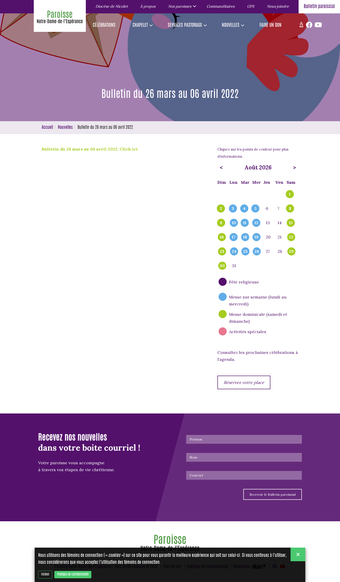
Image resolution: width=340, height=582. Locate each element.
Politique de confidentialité (73, 574)
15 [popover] (291, 223)
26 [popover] (256, 251)
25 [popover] (245, 251)
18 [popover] (245, 237)
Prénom (196, 439)
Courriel (196, 475)
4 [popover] (244, 208)
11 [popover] (244, 223)
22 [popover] (291, 237)
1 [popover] (290, 194)
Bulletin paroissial (319, 6)
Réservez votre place (244, 382)
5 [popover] (255, 208)
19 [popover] (256, 237)
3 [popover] (233, 208)
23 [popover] (222, 251)
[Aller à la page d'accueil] (60, 18)
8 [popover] (290, 208)
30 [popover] (222, 266)
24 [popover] (234, 251)
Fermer (45, 574)
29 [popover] (291, 251)
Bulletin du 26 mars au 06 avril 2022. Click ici (90, 149)
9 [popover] (221, 223)
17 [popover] (233, 237)
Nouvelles (65, 128)
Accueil (47, 128)
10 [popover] (234, 223)
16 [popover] (222, 237)
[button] (181, 6)
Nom (193, 457)
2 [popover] (221, 208)
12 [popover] (256, 223)
